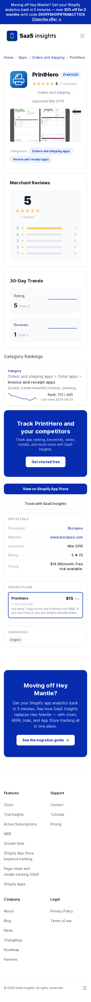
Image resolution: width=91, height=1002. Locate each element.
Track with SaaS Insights (45, 503)
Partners (10, 959)
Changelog (13, 940)
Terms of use (61, 921)
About (9, 911)
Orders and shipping (48, 57)
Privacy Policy (61, 911)
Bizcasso (75, 528)
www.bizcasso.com (66, 537)
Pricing (55, 824)
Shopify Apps (14, 884)
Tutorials (57, 814)
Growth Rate (14, 843)
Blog (7, 921)
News (8, 930)
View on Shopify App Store (45, 489)
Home (8, 57)
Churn (8, 805)
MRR (7, 834)
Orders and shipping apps (51, 151)
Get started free (46, 462)
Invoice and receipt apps (31, 159)
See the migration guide (45, 740)
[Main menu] (82, 36)
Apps (22, 57)
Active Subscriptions (20, 824)
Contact (56, 805)
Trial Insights (14, 814)
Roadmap (11, 950)
